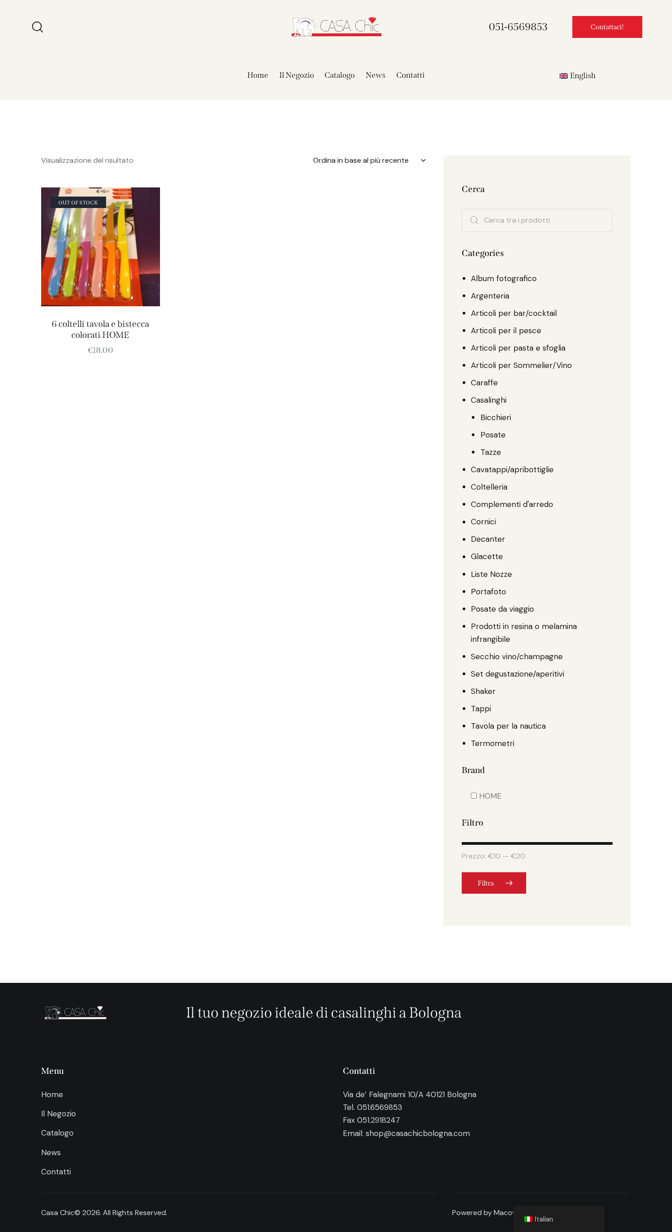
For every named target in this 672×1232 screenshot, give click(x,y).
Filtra (486, 883)
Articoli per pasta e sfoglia (518, 348)
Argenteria (490, 296)
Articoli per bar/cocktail (514, 314)
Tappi (481, 709)
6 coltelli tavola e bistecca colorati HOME (100, 330)
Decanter (488, 539)
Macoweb (510, 1212)
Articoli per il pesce (506, 331)
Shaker (483, 691)
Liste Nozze (491, 574)
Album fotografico (504, 279)
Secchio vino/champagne (517, 656)
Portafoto (488, 592)
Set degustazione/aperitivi (517, 674)
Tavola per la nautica (508, 726)
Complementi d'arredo (512, 505)
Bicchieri (495, 418)
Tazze (490, 453)
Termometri (492, 743)
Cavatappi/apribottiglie (512, 470)
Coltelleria (489, 487)
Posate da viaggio (502, 609)
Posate (493, 435)
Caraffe (484, 383)
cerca (475, 220)
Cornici (483, 522)
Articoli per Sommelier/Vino (521, 366)
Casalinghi (489, 400)
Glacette (487, 557)
